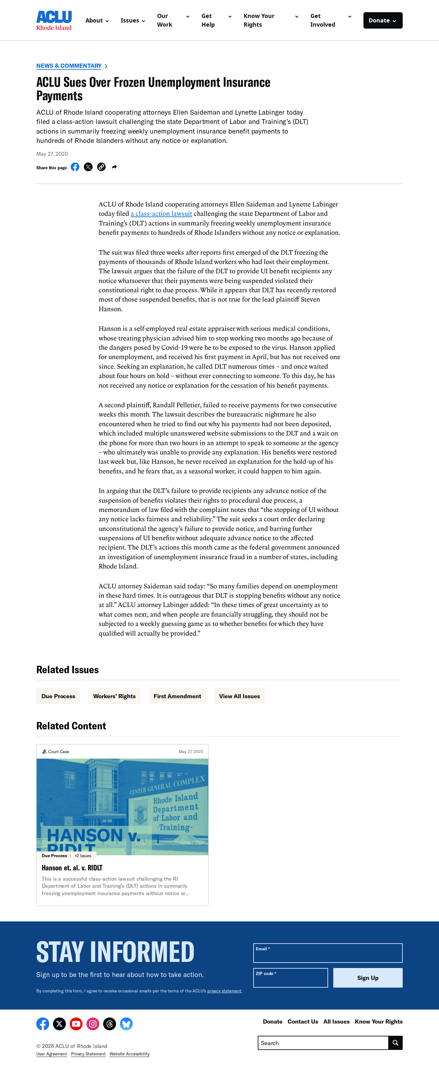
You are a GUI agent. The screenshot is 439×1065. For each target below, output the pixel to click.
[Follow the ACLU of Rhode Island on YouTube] (76, 1024)
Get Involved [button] (322, 20)
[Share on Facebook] (75, 169)
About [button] (94, 20)
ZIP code (266, 973)
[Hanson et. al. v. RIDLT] (122, 825)
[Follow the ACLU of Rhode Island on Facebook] (42, 1024)
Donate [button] (379, 20)
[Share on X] (88, 169)
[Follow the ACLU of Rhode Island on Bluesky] (126, 1024)
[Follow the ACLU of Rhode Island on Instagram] (92, 1024)
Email (263, 948)
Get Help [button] (208, 20)
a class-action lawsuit (161, 213)
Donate (272, 1021)
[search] (396, 1043)
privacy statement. (224, 990)
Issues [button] (130, 20)
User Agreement (51, 1053)
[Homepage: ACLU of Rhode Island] (58, 20)
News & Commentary (69, 65)
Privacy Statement (88, 1053)
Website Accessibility (129, 1053)
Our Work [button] (164, 20)
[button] (101, 168)
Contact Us (303, 1021)
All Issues (336, 1021)
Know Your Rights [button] (259, 20)
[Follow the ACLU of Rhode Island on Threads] (109, 1024)
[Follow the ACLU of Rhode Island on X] (59, 1024)
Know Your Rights (379, 1021)
